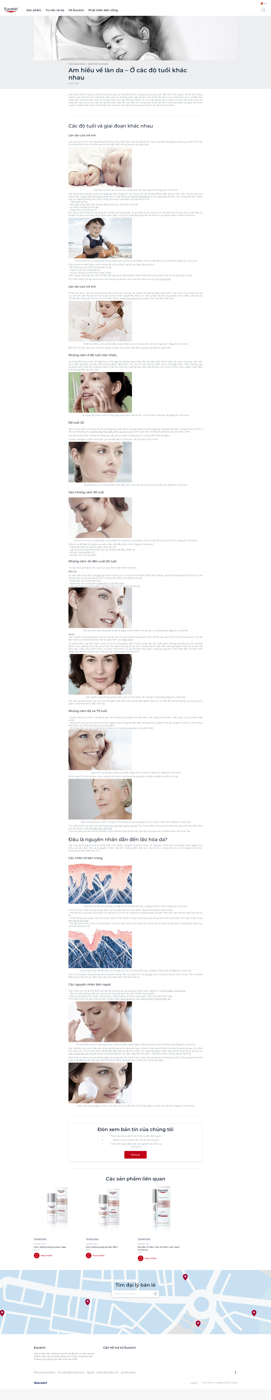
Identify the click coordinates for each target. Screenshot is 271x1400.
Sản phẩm (33, 10)
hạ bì (166, 429)
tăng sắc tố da (106, 583)
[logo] (11, 10)
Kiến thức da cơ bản (98, 64)
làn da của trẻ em (132, 298)
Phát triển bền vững (103, 10)
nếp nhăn (127, 639)
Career (193, 1383)
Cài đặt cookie (128, 1372)
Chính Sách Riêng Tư (108, 1372)
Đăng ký (135, 1154)
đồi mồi (119, 583)
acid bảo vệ (164, 196)
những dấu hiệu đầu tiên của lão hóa (110, 431)
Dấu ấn (90, 1372)
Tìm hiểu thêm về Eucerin (71, 1372)
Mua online (47, 1255)
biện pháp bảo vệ (78, 1053)
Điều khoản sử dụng (44, 1372)
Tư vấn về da (55, 10)
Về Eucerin (76, 10)
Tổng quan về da (76, 64)
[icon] (155, 1294)
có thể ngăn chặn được (172, 991)
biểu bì (108, 193)
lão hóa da (126, 999)
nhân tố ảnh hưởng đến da (155, 999)
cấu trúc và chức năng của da (120, 825)
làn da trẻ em (163, 279)
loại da (148, 974)
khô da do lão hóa (78, 920)
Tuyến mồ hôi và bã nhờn (94, 196)
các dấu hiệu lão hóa (100, 828)
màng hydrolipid (140, 196)
